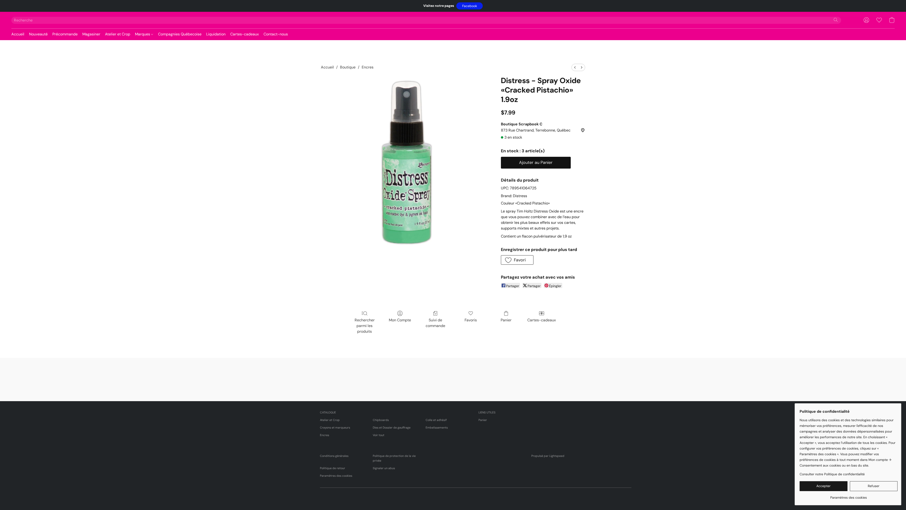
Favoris (471, 320)
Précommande (65, 34)
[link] (849, 495)
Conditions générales (334, 456)
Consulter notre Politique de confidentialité (832, 474)
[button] (469, 5)
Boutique (348, 67)
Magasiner (91, 34)
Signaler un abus (384, 468)
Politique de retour (332, 468)
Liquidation (216, 34)
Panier (506, 320)
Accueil (17, 34)
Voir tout (378, 435)
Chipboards (381, 420)
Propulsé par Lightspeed (547, 456)
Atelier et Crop (117, 34)
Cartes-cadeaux (244, 34)
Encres (367, 67)
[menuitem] (575, 67)
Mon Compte (400, 320)
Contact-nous (276, 34)
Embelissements (437, 427)
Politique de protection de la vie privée (394, 458)
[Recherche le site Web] (835, 20)
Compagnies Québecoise (179, 34)
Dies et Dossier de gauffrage (392, 427)
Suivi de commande (435, 323)
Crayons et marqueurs (335, 427)
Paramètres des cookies (336, 476)
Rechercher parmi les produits (365, 326)
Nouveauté (38, 34)
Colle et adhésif (436, 420)
